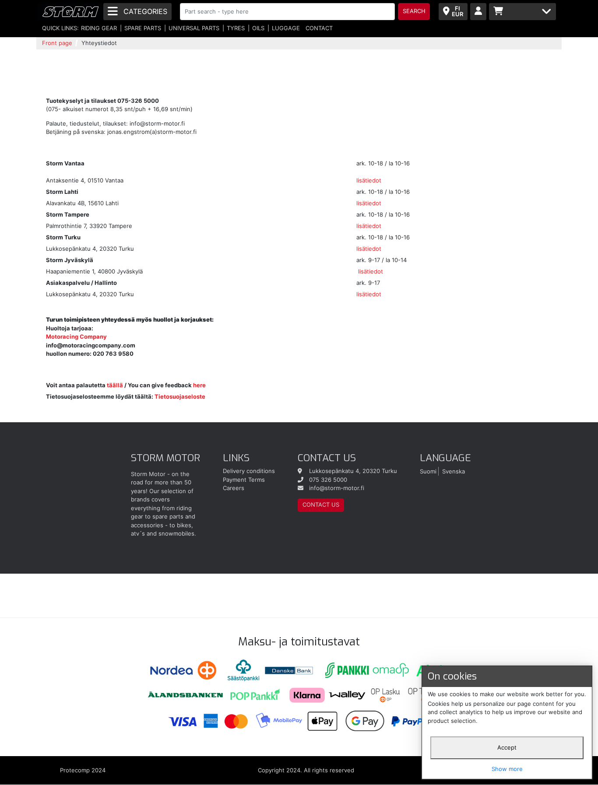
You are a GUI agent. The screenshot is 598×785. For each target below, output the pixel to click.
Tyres (236, 28)
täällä (115, 385)
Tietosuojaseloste (180, 396)
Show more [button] (507, 768)
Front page (57, 42)
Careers (233, 487)
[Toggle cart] (522, 11)
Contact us (321, 504)
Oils (258, 28)
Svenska (453, 470)
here (199, 385)
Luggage (286, 28)
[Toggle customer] (478, 11)
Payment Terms (244, 479)
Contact (319, 28)
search (414, 10)
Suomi (428, 470)
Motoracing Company (76, 336)
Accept (507, 747)
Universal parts (194, 28)
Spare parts (142, 28)
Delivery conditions (249, 470)
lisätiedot (368, 180)
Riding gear (99, 28)
